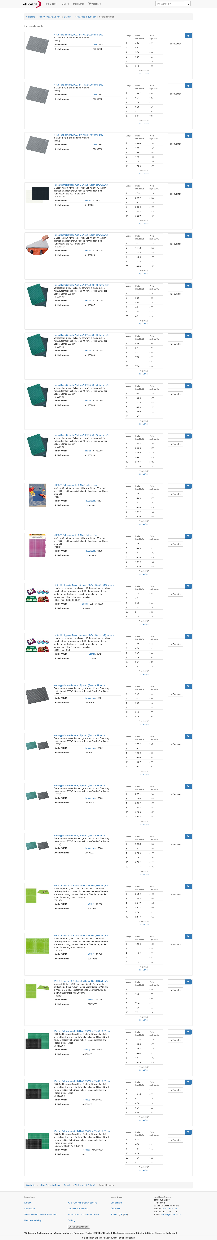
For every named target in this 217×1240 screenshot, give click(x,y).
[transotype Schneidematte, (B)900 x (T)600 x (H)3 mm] (37, 845)
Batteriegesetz (90, 1202)
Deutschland (116, 1202)
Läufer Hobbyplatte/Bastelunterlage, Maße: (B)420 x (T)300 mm (84, 635)
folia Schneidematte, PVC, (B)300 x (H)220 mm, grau (78, 34)
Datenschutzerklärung (78, 1208)
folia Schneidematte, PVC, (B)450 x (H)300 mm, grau (78, 84)
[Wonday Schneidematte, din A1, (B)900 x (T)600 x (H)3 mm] (37, 1041)
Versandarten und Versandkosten (83, 1214)
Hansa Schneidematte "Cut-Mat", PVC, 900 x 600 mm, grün (81, 434)
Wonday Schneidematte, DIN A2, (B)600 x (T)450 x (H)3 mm (82, 1081)
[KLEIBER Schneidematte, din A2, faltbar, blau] (37, 495)
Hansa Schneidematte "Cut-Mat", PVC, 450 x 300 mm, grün (81, 334)
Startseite (30, 16)
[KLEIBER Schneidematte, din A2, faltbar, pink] (37, 545)
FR (125, 1214)
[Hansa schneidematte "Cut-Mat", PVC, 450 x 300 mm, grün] (37, 345)
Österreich (115, 1208)
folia (95, 44)
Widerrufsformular (48, 1214)
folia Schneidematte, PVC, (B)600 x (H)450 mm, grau (78, 134)
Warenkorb (96, 3)
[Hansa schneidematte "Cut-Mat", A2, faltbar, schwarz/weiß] (37, 195)
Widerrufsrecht (31, 1214)
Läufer (85, 603)
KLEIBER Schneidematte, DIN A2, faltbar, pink (75, 535)
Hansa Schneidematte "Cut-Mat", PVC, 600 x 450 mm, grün (81, 384)
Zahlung (71, 1220)
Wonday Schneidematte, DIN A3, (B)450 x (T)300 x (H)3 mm (82, 1131)
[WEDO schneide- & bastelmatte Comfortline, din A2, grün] (37, 895)
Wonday (86, 1049)
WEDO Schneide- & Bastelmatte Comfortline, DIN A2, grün (81, 885)
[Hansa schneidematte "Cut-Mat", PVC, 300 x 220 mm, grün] (37, 295)
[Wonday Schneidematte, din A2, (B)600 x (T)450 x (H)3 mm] (37, 1091)
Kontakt (27, 1202)
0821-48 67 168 (169, 1208)
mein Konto (78, 3)
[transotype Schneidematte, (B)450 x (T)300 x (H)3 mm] (37, 745)
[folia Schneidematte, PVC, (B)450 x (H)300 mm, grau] (37, 95)
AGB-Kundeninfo (75, 1202)
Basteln (67, 16)
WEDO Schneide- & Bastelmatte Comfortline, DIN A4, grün (81, 980)
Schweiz (114, 1214)
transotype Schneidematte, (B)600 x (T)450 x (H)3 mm (79, 785)
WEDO (91, 903)
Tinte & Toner (51, 3)
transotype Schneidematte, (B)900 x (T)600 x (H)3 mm (79, 835)
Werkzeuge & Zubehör (85, 16)
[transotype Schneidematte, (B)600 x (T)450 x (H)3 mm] (37, 795)
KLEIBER (90, 500)
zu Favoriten (175, 43)
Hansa (88, 200)
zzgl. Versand (144, 73)
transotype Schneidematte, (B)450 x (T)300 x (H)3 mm (79, 735)
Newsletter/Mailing (32, 1220)
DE (121, 1214)
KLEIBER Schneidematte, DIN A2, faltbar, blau (75, 485)
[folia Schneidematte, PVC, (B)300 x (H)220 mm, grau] (37, 45)
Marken (65, 3)
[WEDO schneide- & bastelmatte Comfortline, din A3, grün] (37, 946)
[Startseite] (32, 3)
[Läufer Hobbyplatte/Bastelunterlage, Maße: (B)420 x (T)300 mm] (37, 645)
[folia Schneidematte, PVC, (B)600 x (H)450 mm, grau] (37, 145)
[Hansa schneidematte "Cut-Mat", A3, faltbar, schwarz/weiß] (37, 245)
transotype (90, 697)
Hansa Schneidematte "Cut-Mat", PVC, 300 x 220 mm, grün (81, 284)
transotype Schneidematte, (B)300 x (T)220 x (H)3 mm (79, 685)
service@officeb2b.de (171, 1214)
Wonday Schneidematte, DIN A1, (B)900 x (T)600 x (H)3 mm (82, 1031)
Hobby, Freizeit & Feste (50, 16)
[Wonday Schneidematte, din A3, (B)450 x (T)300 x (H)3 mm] (37, 1141)
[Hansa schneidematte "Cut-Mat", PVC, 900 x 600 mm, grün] (37, 445)
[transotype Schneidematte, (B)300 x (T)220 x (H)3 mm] (37, 695)
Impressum (29, 1208)
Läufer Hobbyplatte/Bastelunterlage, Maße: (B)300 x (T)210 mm (84, 585)
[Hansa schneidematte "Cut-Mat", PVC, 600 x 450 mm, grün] (37, 395)
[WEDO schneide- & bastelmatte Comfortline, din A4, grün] (37, 991)
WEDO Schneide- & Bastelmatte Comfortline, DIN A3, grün (81, 935)
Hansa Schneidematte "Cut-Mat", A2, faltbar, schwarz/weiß (81, 184)
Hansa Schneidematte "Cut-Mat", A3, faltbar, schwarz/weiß (81, 234)
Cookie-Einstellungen (79, 1226)
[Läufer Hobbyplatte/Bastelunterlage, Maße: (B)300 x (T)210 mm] (37, 595)
